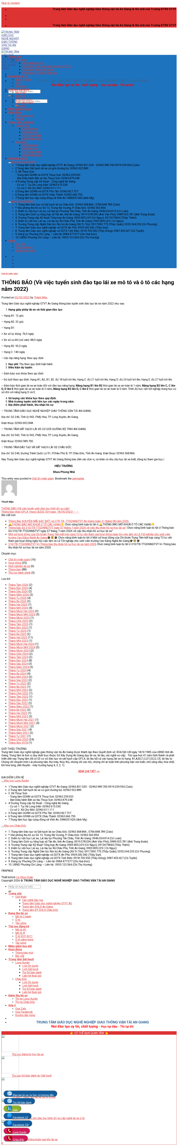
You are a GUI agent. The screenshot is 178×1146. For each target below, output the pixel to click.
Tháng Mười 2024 (19, 650)
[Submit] (9, 95)
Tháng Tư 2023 (17, 683)
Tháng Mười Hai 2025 (21, 611)
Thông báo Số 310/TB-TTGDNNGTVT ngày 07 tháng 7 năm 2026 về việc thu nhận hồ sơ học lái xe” (67, 527)
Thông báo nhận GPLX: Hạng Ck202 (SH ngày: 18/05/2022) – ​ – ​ (40, 511)
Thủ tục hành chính (19, 572)
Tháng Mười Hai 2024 (21, 644)
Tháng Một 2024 (18, 677)
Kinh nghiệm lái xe (19, 566)
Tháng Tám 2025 (18, 624)
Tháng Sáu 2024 (18, 663)
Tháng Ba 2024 (17, 673)
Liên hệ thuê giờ (31, 138)
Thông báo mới (24, 115)
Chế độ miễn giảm (9, 273)
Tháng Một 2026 (18, 608)
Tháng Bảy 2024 (18, 660)
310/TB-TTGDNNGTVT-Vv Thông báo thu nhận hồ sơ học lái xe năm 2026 (52, 544)
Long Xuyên (22, 125)
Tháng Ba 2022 (17, 709)
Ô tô (17, 82)
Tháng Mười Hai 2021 (21, 719)
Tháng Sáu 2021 (18, 729)
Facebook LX (20, 1117)
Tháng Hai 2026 (17, 604)
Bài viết (19, 119)
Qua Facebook (24, 247)
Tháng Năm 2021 (18, 733)
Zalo (15, 1109)
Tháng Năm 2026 (18, 594)
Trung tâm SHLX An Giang (37, 69)
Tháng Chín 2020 (18, 739)
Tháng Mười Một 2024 (21, 647)
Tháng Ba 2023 (17, 686)
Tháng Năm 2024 (18, 667)
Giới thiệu (20, 59)
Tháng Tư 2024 (17, 670)
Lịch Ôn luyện (30, 129)
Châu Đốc (21, 142)
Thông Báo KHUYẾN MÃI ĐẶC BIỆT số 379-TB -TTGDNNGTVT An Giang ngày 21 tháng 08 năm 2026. (68, 521)
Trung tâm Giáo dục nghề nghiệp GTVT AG (47, 66)
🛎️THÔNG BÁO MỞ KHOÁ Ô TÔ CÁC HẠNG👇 (36, 524)
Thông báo (14, 569)
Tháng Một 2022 (18, 716)
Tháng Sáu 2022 (18, 703)
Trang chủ (15, 56)
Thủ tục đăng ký (18, 89)
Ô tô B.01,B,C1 (24, 99)
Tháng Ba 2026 (17, 601)
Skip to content (10, 3)
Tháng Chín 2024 (18, 654)
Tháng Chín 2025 (18, 621)
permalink (78, 478)
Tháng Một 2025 (18, 640)
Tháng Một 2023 (18, 690)
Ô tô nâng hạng (24, 102)
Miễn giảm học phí (20, 109)
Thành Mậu (40, 297)
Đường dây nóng (25, 250)
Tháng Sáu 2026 (18, 591)
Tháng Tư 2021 (17, 736)
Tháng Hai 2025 (17, 637)
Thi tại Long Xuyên (26, 998)
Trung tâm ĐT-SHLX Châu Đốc (40, 73)
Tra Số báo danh (32, 135)
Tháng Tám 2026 (18, 585)
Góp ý (12, 240)
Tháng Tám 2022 (18, 696)
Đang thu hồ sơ (18, 76)
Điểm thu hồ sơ (17, 158)
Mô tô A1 (20, 92)
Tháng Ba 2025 (17, 634)
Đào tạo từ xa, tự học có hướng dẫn (33, 1095)
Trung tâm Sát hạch (21, 122)
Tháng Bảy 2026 (18, 588)
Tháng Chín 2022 (18, 693)
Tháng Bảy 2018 (18, 742)
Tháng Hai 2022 (17, 713)
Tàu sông (20, 86)
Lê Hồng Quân (24, 877)
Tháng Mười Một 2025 (21, 614)
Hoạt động (15, 112)
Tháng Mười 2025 (19, 617)
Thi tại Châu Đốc (25, 1002)
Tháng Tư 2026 (17, 598)
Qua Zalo (20, 244)
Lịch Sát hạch (30, 132)
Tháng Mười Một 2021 (21, 723)
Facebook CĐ (20, 1124)
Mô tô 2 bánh (23, 79)
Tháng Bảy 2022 (18, 700)
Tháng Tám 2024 (18, 657)
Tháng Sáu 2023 (18, 680)
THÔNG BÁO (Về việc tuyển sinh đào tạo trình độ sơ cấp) (35, 508)
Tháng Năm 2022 (18, 706)
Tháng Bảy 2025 (18, 627)
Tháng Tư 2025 (17, 631)
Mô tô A (20, 96)
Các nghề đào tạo (32, 63)
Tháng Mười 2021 (19, 726)
